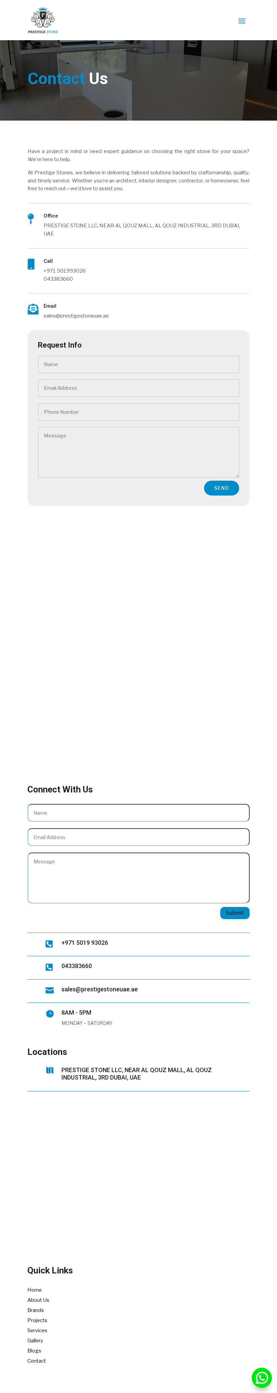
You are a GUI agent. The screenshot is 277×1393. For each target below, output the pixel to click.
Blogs (34, 1351)
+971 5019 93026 (84, 942)
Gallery (35, 1341)
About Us (38, 1300)
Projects (37, 1320)
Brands (35, 1310)
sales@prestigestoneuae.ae (99, 989)
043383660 (76, 965)
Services (37, 1330)
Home (34, 1290)
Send (221, 488)
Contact (36, 1361)
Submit (235, 913)
